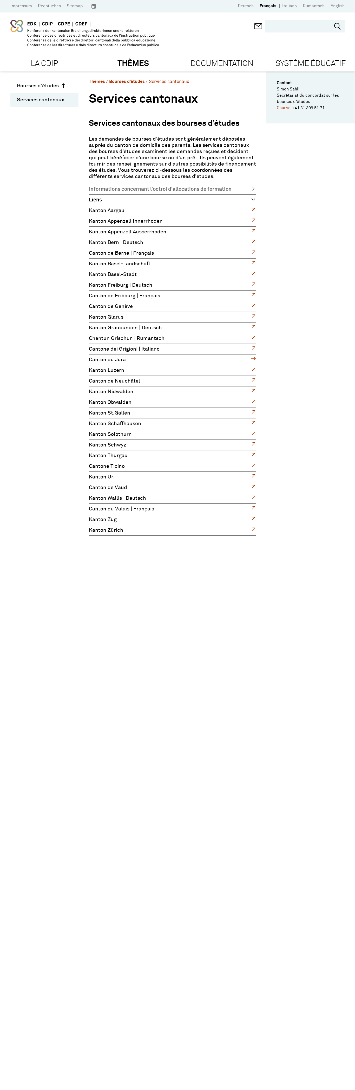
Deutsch (246, 6)
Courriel (284, 108)
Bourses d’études (38, 85)
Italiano (289, 6)
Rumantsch (314, 6)
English (338, 6)
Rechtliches (49, 6)
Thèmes (97, 82)
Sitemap (75, 6)
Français (268, 6)
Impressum (21, 6)
